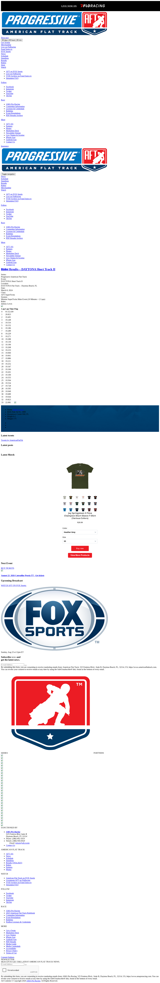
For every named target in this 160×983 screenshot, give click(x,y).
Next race (5, 38)
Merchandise (6, 45)
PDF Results (11, 942)
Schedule (4, 56)
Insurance (5, 146)
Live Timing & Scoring (15, 135)
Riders (3, 63)
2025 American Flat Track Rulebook (20, 913)
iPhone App (10, 137)
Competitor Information (15, 106)
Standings (5, 58)
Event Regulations (13, 113)
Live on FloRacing (8, 47)
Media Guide (11, 944)
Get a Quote (11, 930)
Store (3, 65)
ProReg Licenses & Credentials (18, 922)
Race (3, 100)
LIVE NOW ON (69, 6)
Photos (8, 128)
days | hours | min (12, 40)
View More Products (80, 555)
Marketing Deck (12, 131)
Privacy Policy (12, 951)
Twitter (9, 91)
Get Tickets (5, 42)
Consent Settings (7, 957)
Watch (3, 67)
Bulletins (9, 111)
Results (4, 60)
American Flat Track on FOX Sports (20, 878)
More (3, 120)
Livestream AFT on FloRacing (18, 880)
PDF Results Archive (14, 115)
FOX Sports (6, 51)
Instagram (10, 89)
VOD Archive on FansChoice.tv (19, 76)
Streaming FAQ (12, 78)
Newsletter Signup (13, 133)
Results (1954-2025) (14, 863)
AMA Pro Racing (13, 104)
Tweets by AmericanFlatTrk (12, 440)
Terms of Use (11, 953)
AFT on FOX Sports (14, 71)
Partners (9, 126)
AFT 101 (9, 124)
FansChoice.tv (6, 49)
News (3, 54)
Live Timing (11, 935)
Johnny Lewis (18, 410)
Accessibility (11, 948)
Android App (11, 140)
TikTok (9, 96)
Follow (4, 82)
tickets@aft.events (22, 843)
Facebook (10, 87)
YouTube (9, 93)
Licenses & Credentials (15, 109)
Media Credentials (13, 946)
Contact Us (10, 142)
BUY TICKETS (7, 568)
